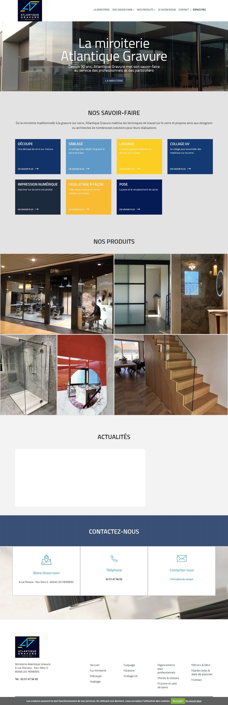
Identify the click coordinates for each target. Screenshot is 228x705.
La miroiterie (102, 9)
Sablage (95, 681)
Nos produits (145, 9)
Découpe (96, 676)
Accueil (95, 665)
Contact (184, 9)
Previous (19, 56)
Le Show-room (167, 9)
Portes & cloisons (169, 678)
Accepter (178, 700)
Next (208, 56)
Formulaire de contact (181, 579)
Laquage (130, 665)
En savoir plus (193, 700)
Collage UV (131, 676)
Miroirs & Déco (201, 665)
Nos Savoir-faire (122, 9)
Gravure (129, 670)
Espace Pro (199, 9)
